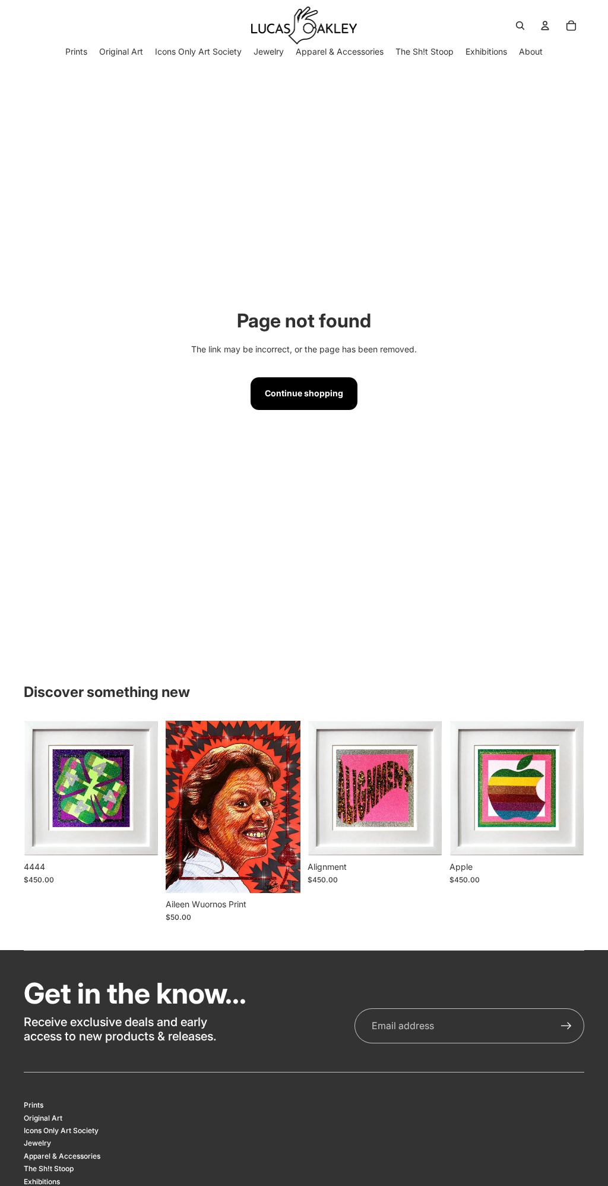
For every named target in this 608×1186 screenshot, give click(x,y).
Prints (33, 1104)
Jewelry (37, 1142)
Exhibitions (42, 1181)
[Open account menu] (545, 25)
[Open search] (520, 25)
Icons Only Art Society (61, 1130)
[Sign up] (566, 1026)
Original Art (43, 1118)
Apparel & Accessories (62, 1156)
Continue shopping (304, 393)
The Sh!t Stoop (49, 1168)
